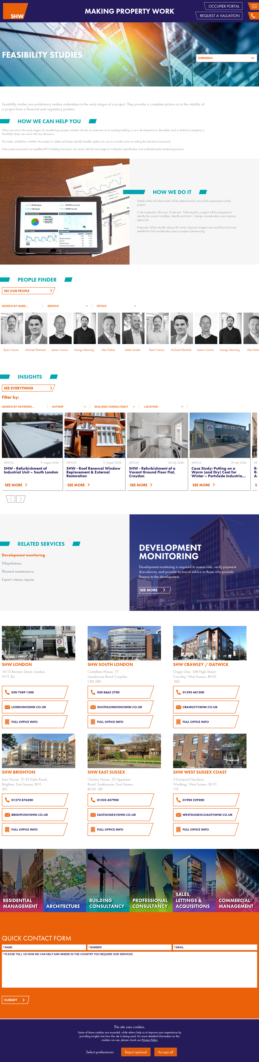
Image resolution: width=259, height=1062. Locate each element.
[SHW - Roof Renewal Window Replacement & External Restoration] (32, 435)
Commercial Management (236, 903)
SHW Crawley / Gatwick (200, 664)
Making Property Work (129, 11)
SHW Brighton (18, 772)
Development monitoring (23, 555)
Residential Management (20, 903)
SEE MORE (13, 485)
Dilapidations (11, 563)
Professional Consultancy (150, 903)
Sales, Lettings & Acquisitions (193, 900)
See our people (17, 291)
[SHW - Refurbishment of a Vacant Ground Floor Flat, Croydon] (94, 435)
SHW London (17, 664)
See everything (18, 388)
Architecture (63, 906)
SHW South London (110, 664)
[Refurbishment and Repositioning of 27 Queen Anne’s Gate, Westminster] (220, 435)
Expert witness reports (18, 579)
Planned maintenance (18, 571)
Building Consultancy (106, 903)
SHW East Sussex (106, 772)
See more (148, 590)
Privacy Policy (150, 1040)
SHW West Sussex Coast (200, 772)
